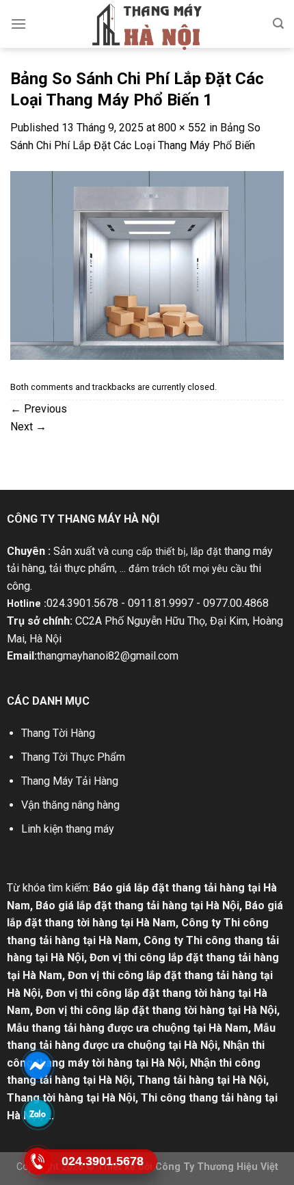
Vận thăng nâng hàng (70, 804)
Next (28, 426)
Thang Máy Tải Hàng (69, 780)
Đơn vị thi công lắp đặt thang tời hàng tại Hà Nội (156, 1010)
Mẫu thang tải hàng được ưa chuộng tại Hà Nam (127, 1027)
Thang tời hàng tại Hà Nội (71, 1097)
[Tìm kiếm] (278, 23)
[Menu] (18, 23)
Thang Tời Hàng (58, 733)
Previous (38, 408)
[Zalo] (37, 1113)
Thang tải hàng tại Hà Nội (201, 1079)
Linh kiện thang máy (67, 828)
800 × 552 (182, 127)
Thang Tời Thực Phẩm (73, 757)
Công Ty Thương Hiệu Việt (216, 1167)
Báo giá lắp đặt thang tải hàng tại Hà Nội (137, 905)
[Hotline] (37, 1161)
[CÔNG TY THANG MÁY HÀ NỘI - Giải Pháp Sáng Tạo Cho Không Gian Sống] (147, 26)
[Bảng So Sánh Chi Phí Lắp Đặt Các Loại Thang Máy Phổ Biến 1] (147, 264)
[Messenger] (37, 1065)
